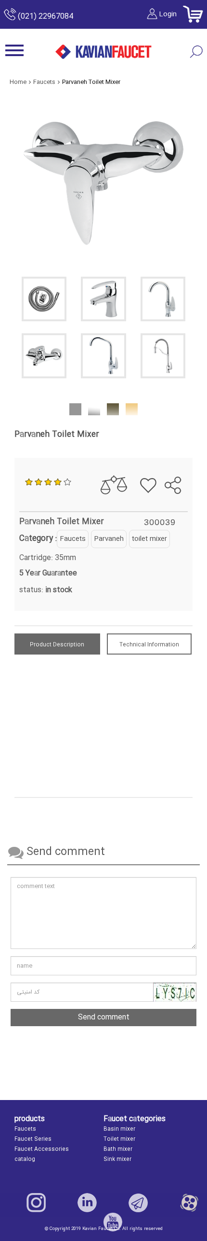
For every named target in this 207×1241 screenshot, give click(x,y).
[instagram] (36, 1202)
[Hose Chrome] (44, 299)
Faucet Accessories (41, 1149)
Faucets (73, 539)
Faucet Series (33, 1139)
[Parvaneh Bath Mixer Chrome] (44, 355)
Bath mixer (118, 1149)
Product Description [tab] (57, 645)
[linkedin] (87, 1202)
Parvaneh (109, 539)
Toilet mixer (119, 1139)
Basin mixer (119, 1129)
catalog (24, 1159)
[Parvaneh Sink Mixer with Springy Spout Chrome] (163, 355)
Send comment (103, 1017)
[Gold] (132, 408)
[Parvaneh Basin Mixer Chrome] (103, 299)
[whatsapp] (184, 460)
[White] (94, 408)
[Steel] (75, 408)
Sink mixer (117, 1159)
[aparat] (189, 1202)
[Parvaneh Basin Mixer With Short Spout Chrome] (163, 299)
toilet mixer (149, 539)
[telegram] (167, 460)
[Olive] (113, 408)
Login (168, 14)
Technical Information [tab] (149, 645)
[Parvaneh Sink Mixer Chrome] (103, 355)
